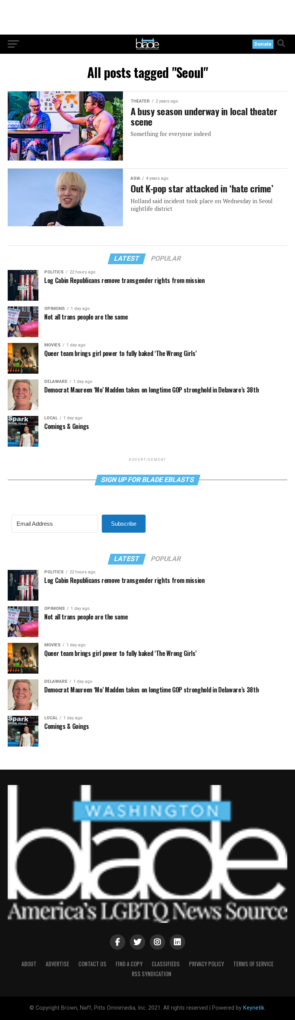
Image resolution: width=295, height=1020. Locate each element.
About (29, 964)
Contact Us (92, 964)
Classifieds (166, 964)
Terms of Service (253, 964)
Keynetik (253, 1008)
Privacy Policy (206, 964)
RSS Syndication (151, 974)
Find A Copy (129, 964)
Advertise (57, 964)
